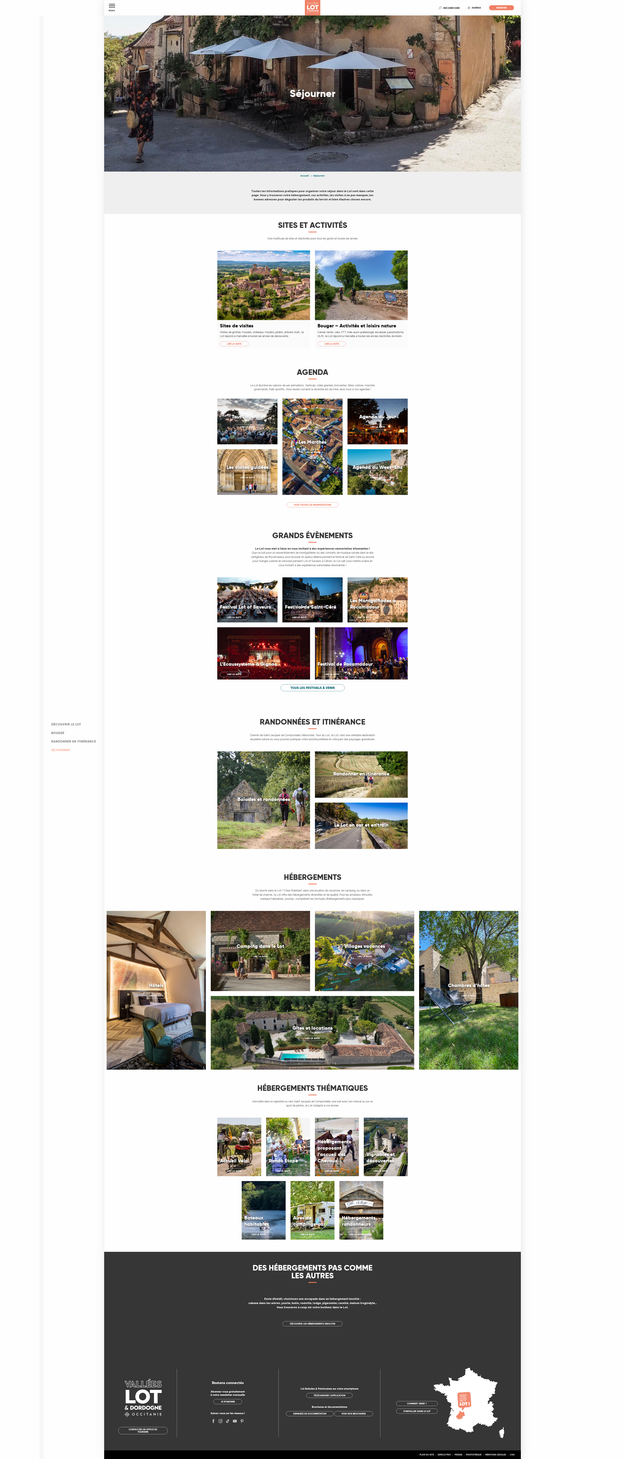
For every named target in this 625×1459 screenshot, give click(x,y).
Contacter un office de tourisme (143, 1430)
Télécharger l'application (329, 1395)
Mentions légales (495, 1454)
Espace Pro (444, 1454)
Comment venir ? (417, 1403)
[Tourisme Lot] (312, 7)
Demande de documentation (309, 1413)
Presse (458, 1454)
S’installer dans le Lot (417, 1411)
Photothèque (473, 1454)
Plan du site (427, 1454)
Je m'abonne (228, 1401)
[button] (451, 8)
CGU (512, 1454)
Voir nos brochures (353, 1413)
